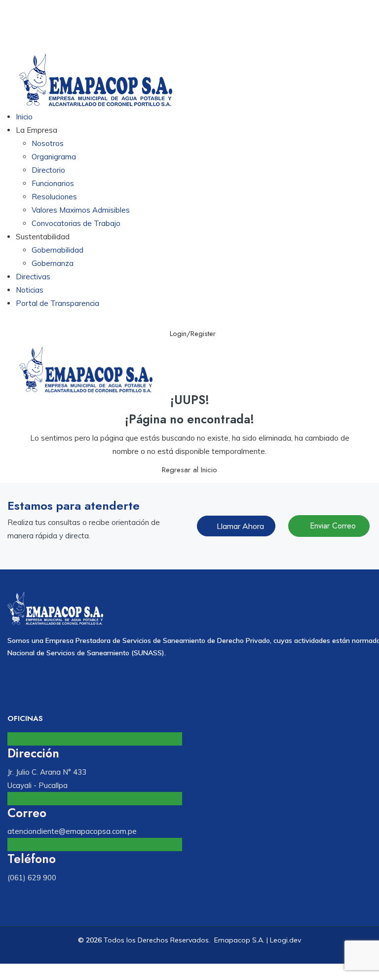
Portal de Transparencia (57, 303)
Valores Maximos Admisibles (81, 210)
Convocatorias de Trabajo (76, 223)
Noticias (29, 290)
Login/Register (193, 333)
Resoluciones (54, 196)
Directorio (48, 170)
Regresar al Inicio (189, 469)
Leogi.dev (285, 940)
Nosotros (48, 143)
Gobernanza (53, 263)
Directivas (33, 276)
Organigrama (54, 156)
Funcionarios (53, 183)
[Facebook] (158, 681)
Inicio (24, 116)
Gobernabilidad (57, 250)
